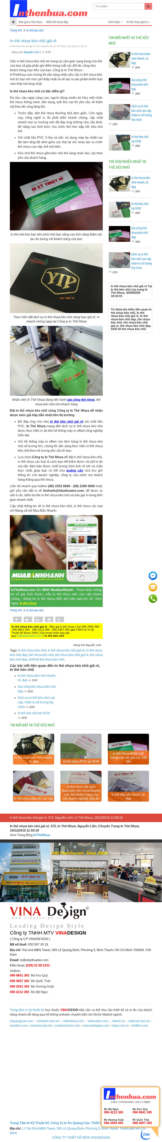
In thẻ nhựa (28, 603)
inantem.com (19, 1025)
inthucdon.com (98, 1021)
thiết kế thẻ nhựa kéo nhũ (46, 659)
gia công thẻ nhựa (81, 399)
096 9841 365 (19, 975)
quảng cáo (74, 470)
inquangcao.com (21, 1021)
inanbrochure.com (67, 1025)
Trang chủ (16, 30)
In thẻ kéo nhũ (34, 30)
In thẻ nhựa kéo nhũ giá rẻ (33, 41)
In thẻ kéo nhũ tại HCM (34, 713)
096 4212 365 (19, 992)
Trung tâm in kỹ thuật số (27, 1010)
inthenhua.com (73, 1021)
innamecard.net (41, 1025)
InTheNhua (41, 835)
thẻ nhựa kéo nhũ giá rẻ (72, 655)
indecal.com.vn (139, 1021)
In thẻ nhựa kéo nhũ (32, 650)
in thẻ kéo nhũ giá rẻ (66, 421)
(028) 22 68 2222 (38, 965)
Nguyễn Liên (32, 52)
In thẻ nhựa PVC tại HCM (81, 761)
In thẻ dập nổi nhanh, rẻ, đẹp (128, 796)
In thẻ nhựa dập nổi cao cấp (33, 798)
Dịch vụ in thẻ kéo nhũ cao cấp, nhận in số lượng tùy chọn (36, 702)
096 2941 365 (19, 986)
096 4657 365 (19, 981)
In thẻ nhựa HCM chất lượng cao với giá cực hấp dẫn (128, 757)
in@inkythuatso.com (29, 635)
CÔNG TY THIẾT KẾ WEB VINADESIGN (81, 1137)
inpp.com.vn (120, 1025)
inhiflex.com (139, 1025)
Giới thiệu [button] (114, 22)
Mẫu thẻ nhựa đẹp (57, 22)
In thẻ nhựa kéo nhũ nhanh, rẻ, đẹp (140, 58)
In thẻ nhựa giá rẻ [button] (137, 22)
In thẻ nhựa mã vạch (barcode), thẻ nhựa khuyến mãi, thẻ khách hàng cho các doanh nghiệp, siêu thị (81, 792)
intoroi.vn (118, 1021)
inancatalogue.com (96, 1025)
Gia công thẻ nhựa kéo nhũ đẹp (139, 84)
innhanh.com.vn (48, 1021)
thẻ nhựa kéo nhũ (41, 655)
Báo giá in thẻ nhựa (30, 22)
